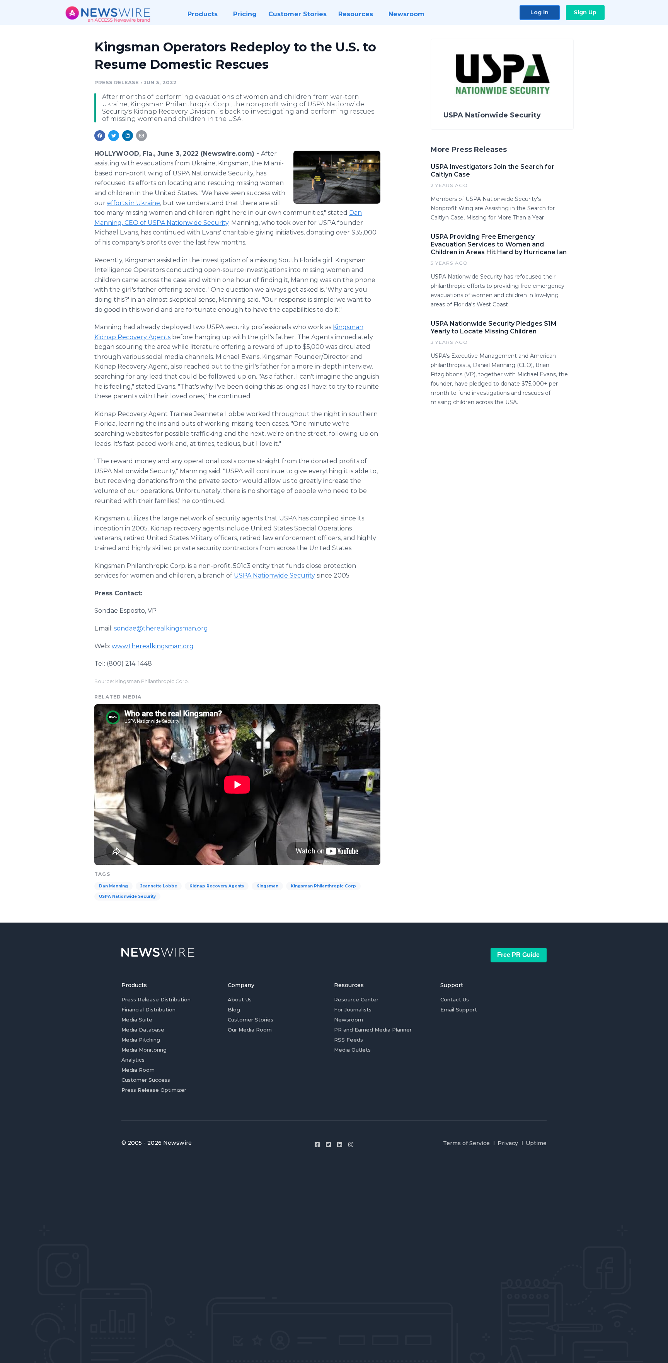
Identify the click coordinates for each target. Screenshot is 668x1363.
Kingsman (267, 886)
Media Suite (136, 1019)
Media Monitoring (144, 1050)
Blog (234, 1009)
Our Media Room (250, 1029)
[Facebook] (317, 1144)
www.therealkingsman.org (153, 646)
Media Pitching (140, 1040)
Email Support (458, 1009)
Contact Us (454, 999)
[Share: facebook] (99, 135)
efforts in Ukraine (133, 203)
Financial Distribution (148, 1009)
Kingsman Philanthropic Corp (323, 886)
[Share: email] (141, 135)
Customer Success (145, 1080)
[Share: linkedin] (128, 135)
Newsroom (348, 1019)
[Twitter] (328, 1144)
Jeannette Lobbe (158, 886)
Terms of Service (466, 1143)
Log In (539, 12)
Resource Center (356, 999)
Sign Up (585, 12)
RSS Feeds (348, 1040)
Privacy (508, 1143)
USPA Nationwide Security (274, 575)
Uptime (536, 1143)
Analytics (133, 1060)
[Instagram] (350, 1144)
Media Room (138, 1070)
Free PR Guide (518, 955)
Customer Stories (250, 1019)
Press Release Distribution (156, 999)
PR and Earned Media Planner (373, 1029)
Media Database (142, 1029)
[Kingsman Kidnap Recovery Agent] (336, 177)
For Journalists (352, 1009)
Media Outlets (352, 1050)
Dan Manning (113, 886)
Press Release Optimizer (153, 1090)
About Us (240, 999)
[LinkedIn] (339, 1144)
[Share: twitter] (113, 135)
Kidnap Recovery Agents (216, 886)
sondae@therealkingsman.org (161, 628)
